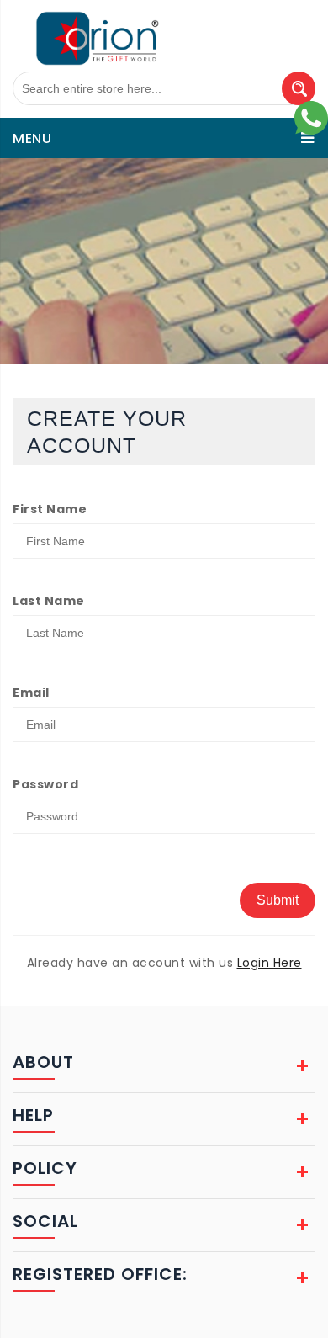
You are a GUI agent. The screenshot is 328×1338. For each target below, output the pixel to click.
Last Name (49, 600)
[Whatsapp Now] (311, 117)
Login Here (269, 962)
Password (45, 784)
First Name (50, 509)
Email (31, 692)
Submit (278, 900)
